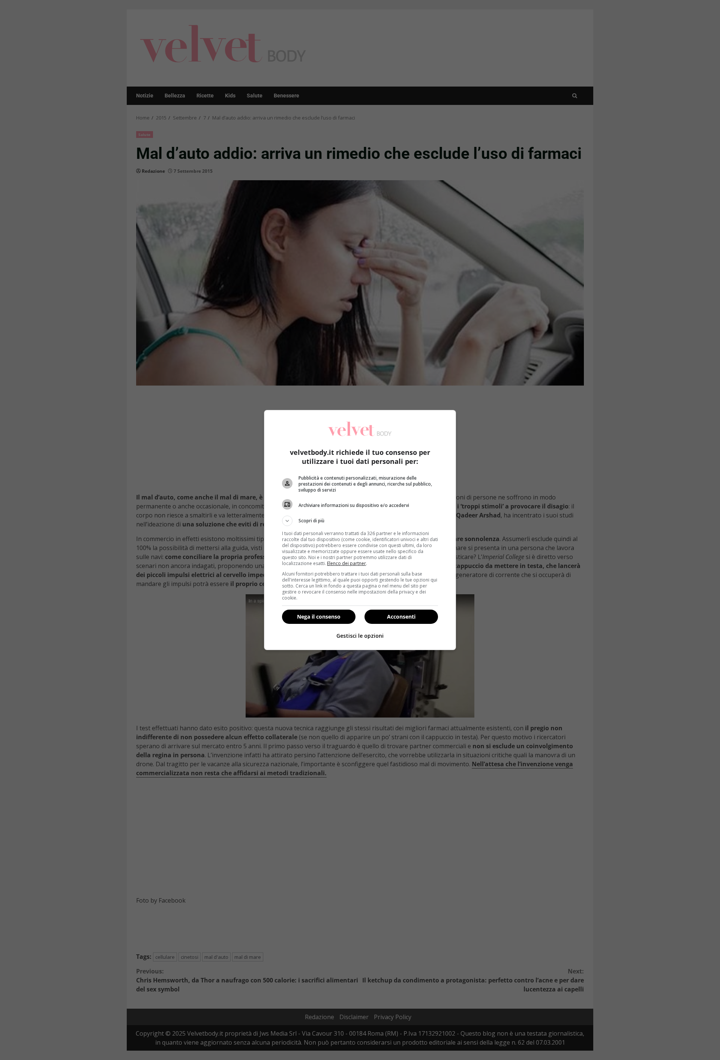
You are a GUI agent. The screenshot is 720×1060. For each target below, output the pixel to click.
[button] (360, 521)
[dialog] (360, 530)
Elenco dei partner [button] (346, 563)
